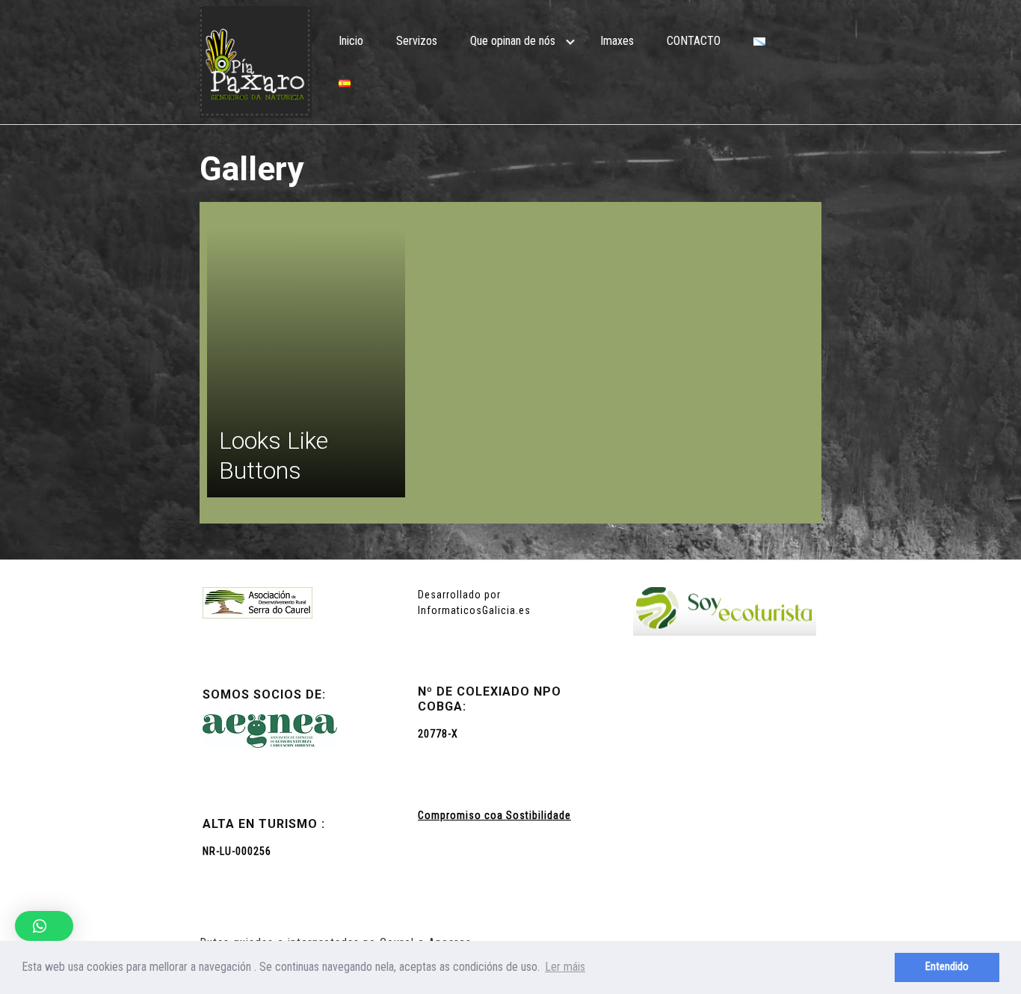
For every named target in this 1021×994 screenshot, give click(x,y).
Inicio (351, 41)
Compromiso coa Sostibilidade (494, 815)
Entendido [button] (947, 966)
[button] (44, 926)
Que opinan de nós (512, 41)
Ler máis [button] (565, 967)
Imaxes (617, 41)
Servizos (416, 41)
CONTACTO (694, 41)
